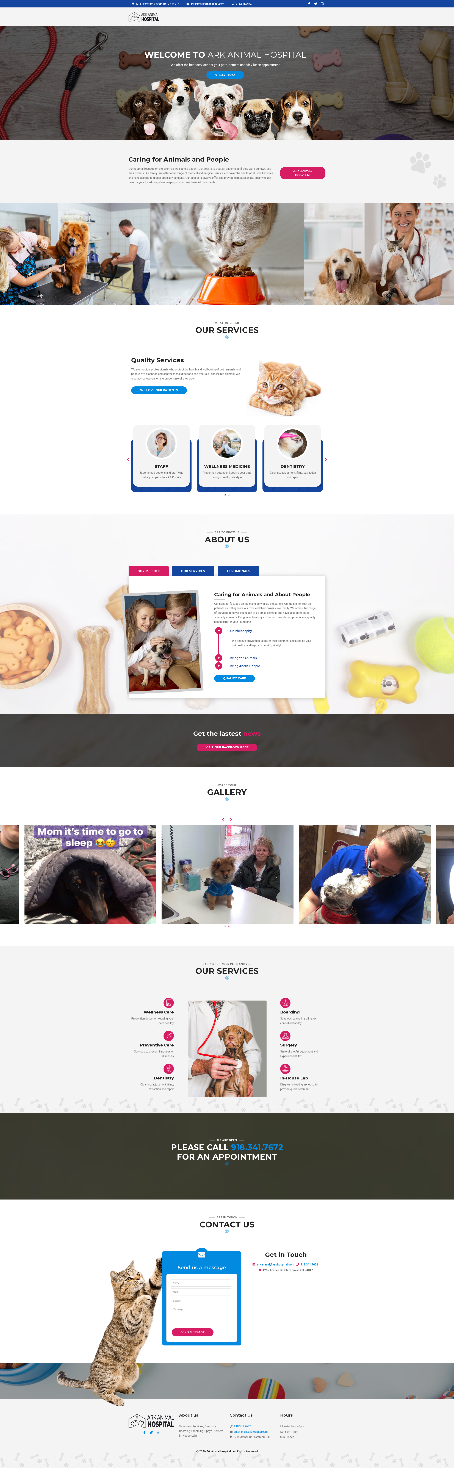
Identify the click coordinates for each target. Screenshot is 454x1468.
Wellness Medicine (227, 466)
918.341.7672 (243, 3)
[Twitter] (316, 3)
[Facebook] (309, 3)
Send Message (193, 1332)
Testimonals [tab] (238, 571)
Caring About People (244, 666)
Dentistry (293, 466)
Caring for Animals (242, 658)
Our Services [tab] (193, 571)
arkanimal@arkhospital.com (275, 1264)
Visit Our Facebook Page (227, 747)
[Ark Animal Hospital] (90, 874)
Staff (161, 466)
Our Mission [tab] (148, 571)
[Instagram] (322, 3)
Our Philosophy (240, 631)
